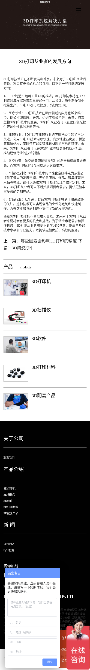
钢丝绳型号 (71, 610)
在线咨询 (67, 638)
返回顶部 (67, 661)
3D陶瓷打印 (22, 248)
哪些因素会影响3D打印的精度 (49, 241)
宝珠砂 (69, 614)
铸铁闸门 (62, 625)
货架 (74, 617)
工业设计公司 (62, 617)
